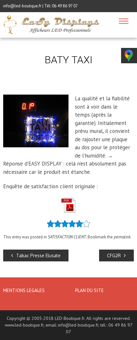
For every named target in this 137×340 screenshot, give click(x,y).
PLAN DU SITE (89, 290)
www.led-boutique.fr (24, 325)
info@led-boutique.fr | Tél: (27, 6)
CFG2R (114, 255)
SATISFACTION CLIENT (67, 237)
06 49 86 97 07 (65, 6)
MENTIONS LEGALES (24, 290)
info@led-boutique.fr (78, 325)
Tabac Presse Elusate (38, 255)
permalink (122, 237)
